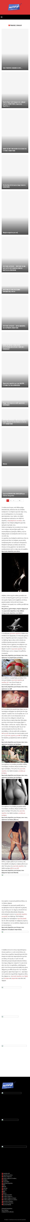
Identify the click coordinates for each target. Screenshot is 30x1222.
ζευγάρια (6, 978)
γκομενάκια (15, 978)
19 (19, 500)
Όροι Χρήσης (5, 1210)
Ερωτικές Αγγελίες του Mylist (19, 976)
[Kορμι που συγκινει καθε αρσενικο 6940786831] (15, 398)
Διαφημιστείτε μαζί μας (8, 1211)
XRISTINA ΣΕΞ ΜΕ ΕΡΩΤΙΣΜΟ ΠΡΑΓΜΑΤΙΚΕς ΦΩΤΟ (11, 290)
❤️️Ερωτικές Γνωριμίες (7, 1201)
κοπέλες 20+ (5, 682)
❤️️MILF (3, 1191)
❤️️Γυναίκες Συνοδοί (7, 1195)
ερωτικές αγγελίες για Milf (12, 735)
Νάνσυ (5, 464)
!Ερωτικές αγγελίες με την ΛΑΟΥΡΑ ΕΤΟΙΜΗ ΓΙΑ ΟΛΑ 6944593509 (13, 384)
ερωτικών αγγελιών (15, 633)
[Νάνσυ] (15, 447)
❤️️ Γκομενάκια (5, 1181)
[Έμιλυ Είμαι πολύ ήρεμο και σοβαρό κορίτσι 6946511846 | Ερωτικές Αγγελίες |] (15, 90)
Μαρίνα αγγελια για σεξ (10, 232)
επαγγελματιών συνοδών (14, 520)
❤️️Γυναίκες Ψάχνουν (7, 1196)
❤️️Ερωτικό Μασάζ (6, 1204)
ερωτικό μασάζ (22, 918)
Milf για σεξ (5, 733)
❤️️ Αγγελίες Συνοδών (7, 1175)
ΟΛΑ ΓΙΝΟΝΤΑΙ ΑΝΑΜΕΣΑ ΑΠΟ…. (12, 68)
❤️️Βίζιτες (4, 1193)
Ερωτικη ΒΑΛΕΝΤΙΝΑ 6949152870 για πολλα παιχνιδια (14, 495)
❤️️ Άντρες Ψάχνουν (7, 1176)
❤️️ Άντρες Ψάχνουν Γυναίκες (9, 1178)
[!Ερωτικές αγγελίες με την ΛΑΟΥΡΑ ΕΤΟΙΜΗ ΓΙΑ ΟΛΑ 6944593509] (15, 370)
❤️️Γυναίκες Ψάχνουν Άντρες (9, 1198)
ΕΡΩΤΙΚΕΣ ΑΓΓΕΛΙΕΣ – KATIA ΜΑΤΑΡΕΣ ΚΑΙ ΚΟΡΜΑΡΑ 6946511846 (14, 327)
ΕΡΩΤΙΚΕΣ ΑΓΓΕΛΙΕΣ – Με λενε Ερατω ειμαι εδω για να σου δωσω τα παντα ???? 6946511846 (14, 422)
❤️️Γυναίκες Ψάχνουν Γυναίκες (9, 1199)
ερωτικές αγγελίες (17, 649)
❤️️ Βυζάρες (5, 1180)
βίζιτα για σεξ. (15, 868)
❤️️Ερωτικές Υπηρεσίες (7, 1203)
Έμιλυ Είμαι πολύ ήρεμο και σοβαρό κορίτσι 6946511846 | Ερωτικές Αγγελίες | (14, 104)
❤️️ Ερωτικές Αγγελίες (7, 1183)
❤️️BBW (3, 1185)
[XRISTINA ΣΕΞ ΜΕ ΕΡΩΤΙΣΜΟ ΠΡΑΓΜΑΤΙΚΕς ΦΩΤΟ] (15, 284)
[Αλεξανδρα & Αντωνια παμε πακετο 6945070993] (15, 171)
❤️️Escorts (4, 1190)
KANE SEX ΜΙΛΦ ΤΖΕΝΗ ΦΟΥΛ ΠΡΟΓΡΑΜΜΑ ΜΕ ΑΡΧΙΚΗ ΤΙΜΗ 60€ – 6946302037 (14, 347)
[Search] (28, 17)
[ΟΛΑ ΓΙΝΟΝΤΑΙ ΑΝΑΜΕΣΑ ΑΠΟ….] (15, 49)
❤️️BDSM (4, 1186)
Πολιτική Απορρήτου (7, 1208)
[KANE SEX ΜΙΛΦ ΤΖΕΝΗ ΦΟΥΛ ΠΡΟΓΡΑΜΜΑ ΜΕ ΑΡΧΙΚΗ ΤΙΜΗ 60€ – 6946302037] (15, 341)
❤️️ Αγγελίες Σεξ (6, 1173)
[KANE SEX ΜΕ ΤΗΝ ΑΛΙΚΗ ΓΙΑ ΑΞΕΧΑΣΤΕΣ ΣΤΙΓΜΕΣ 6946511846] (15, 131)
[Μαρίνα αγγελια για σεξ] (15, 213)
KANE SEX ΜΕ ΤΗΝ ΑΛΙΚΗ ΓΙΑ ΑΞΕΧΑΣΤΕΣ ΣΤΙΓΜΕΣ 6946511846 (15, 150)
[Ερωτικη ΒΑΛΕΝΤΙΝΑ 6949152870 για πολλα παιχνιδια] (15, 483)
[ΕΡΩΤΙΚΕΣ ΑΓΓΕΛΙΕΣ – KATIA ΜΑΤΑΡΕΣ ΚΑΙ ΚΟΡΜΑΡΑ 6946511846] (15, 312)
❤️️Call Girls (4, 1188)
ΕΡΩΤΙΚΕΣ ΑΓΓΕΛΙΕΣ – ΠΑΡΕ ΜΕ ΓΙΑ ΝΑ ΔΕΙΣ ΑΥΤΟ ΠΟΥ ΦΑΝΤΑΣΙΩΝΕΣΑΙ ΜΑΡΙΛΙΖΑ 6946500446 (14, 268)
